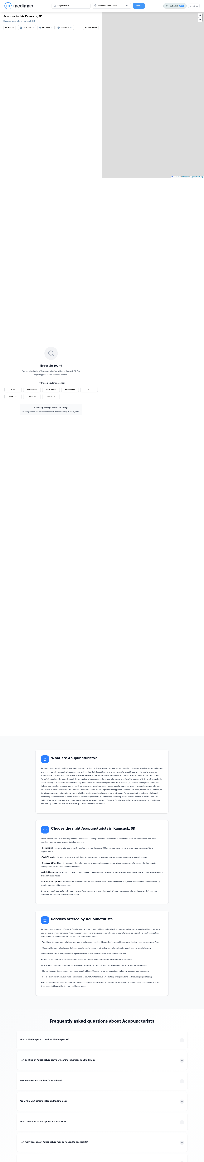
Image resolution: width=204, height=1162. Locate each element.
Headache (51, 396)
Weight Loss (32, 389)
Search (139, 6)
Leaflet (176, 177)
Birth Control (51, 389)
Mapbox (185, 177)
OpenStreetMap (197, 177)
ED (89, 389)
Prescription (70, 389)
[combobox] (27, 27)
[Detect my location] (127, 5)
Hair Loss (32, 396)
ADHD (13, 389)
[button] (200, 15)
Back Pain (13, 396)
